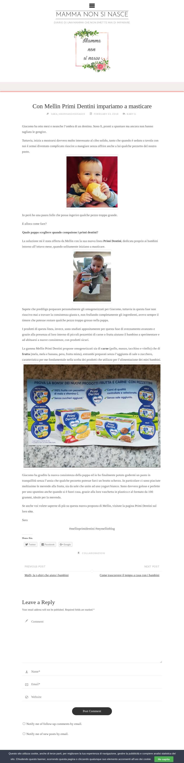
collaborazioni (93, 553)
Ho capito (164, 759)
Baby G (131, 114)
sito (30, 511)
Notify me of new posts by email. (47, 734)
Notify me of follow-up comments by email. (54, 724)
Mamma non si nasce (92, 15)
